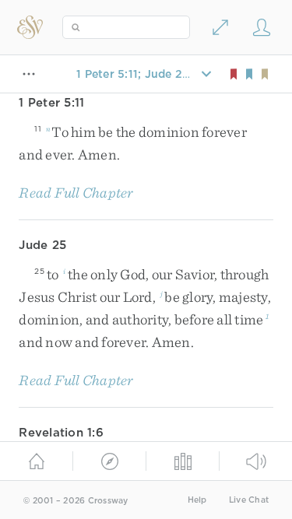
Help (197, 500)
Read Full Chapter (76, 193)
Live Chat (249, 500)
